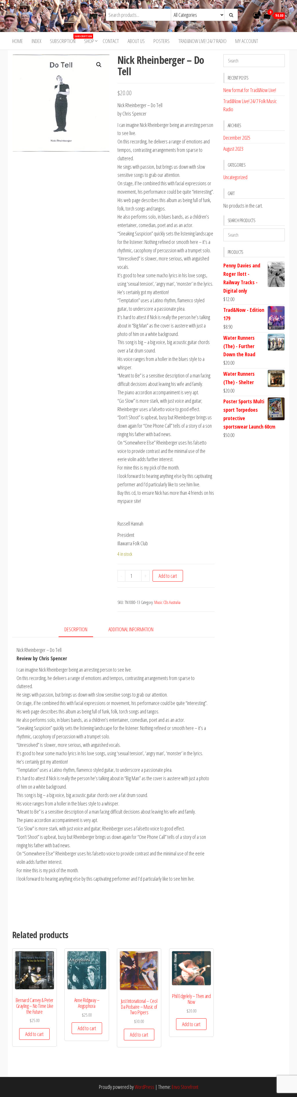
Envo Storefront (185, 1086)
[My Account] (256, 15)
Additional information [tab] (130, 629)
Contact (111, 40)
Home (17, 40)
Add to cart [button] (34, 1034)
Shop (89, 40)
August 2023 (233, 148)
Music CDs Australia (167, 602)
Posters (161, 40)
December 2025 (236, 137)
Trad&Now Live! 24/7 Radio (202, 40)
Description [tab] (75, 629)
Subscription (65, 39)
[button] (99, 65)
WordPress (144, 1086)
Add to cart (168, 575)
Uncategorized (235, 177)
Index (36, 40)
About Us (136, 40)
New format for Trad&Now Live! (249, 90)
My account (246, 40)
